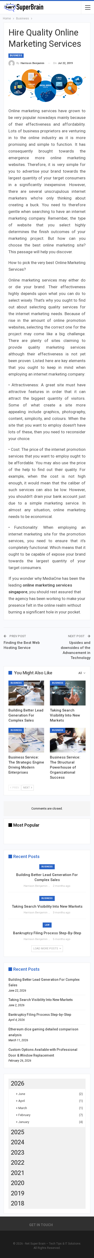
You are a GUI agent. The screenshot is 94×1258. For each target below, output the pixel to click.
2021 (17, 1173)
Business (16, 55)
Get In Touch (41, 1225)
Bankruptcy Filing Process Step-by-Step (47, 933)
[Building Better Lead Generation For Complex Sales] (26, 693)
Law (47, 925)
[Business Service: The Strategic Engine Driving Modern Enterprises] (26, 740)
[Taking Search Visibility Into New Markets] (68, 693)
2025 (17, 1132)
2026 (17, 1083)
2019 (17, 1193)
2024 (17, 1142)
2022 (17, 1162)
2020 (17, 1183)
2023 (17, 1152)
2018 (17, 1203)
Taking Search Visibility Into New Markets (47, 906)
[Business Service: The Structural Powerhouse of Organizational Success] (68, 740)
